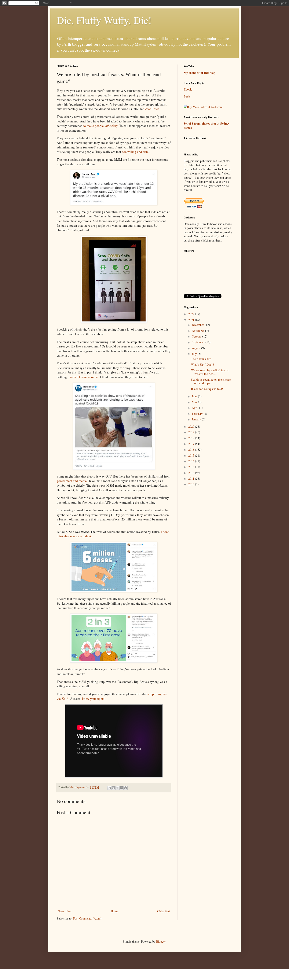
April (195, 408)
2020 (191, 426)
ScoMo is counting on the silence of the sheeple (211, 381)
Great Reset (151, 109)
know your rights (93, 698)
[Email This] (109, 788)
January (197, 419)
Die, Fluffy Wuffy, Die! (104, 20)
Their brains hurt (201, 359)
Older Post (163, 911)
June (195, 396)
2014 (191, 461)
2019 (191, 432)
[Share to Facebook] (121, 788)
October (197, 336)
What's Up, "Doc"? (202, 364)
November (198, 331)
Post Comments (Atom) (87, 918)
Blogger (160, 941)
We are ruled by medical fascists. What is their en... (210, 372)
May (195, 402)
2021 (191, 320)
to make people (100, 126)
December (198, 325)
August (196, 348)
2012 (191, 473)
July (195, 354)
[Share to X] (117, 788)
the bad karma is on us (83, 377)
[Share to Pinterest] (125, 788)
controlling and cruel (135, 152)
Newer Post (65, 911)
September (198, 342)
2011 (191, 478)
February (198, 414)
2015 (191, 455)
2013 (191, 467)
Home (114, 911)
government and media (72, 481)
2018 (191, 438)
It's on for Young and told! (207, 389)
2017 (191, 444)
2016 (191, 449)
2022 (191, 314)
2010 (191, 484)
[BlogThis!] (113, 788)
